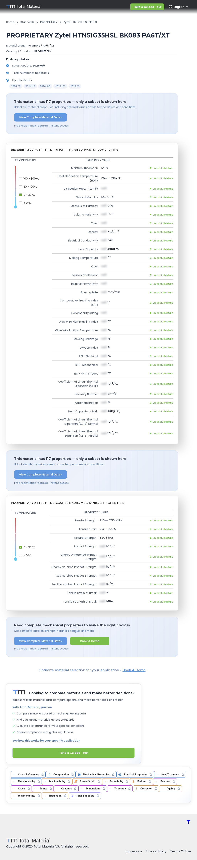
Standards (27, 22)
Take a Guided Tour (147, 6)
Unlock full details (163, 168)
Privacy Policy (156, 851)
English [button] (176, 6)
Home (10, 22)
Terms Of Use (180, 851)
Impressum (133, 851)
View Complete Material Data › (40, 117)
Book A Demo (89, 641)
